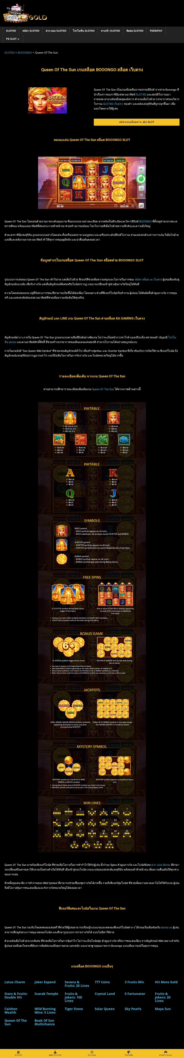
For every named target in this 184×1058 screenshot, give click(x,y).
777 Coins (102, 982)
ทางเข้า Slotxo (110, 30)
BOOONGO (145, 221)
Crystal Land (105, 993)
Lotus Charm (14, 982)
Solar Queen (105, 1009)
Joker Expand (45, 982)
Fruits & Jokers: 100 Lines (73, 997)
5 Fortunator (135, 993)
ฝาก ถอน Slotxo (160, 865)
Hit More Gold (166, 982)
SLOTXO (11, 30)
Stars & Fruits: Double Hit (15, 995)
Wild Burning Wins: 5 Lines (45, 1010)
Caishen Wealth (10, 1010)
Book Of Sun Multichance (44, 1022)
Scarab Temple (46, 993)
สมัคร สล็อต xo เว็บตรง (148, 279)
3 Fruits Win (134, 982)
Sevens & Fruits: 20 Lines (77, 984)
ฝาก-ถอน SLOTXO (56, 30)
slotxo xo (166, 927)
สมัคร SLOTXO (30, 30)
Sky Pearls (133, 1009)
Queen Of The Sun (103, 389)
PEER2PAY (156, 30)
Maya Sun (163, 1009)
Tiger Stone (74, 1009)
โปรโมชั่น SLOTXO (84, 30)
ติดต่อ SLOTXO (134, 30)
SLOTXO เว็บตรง (113, 104)
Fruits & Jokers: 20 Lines (162, 997)
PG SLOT (11, 38)
